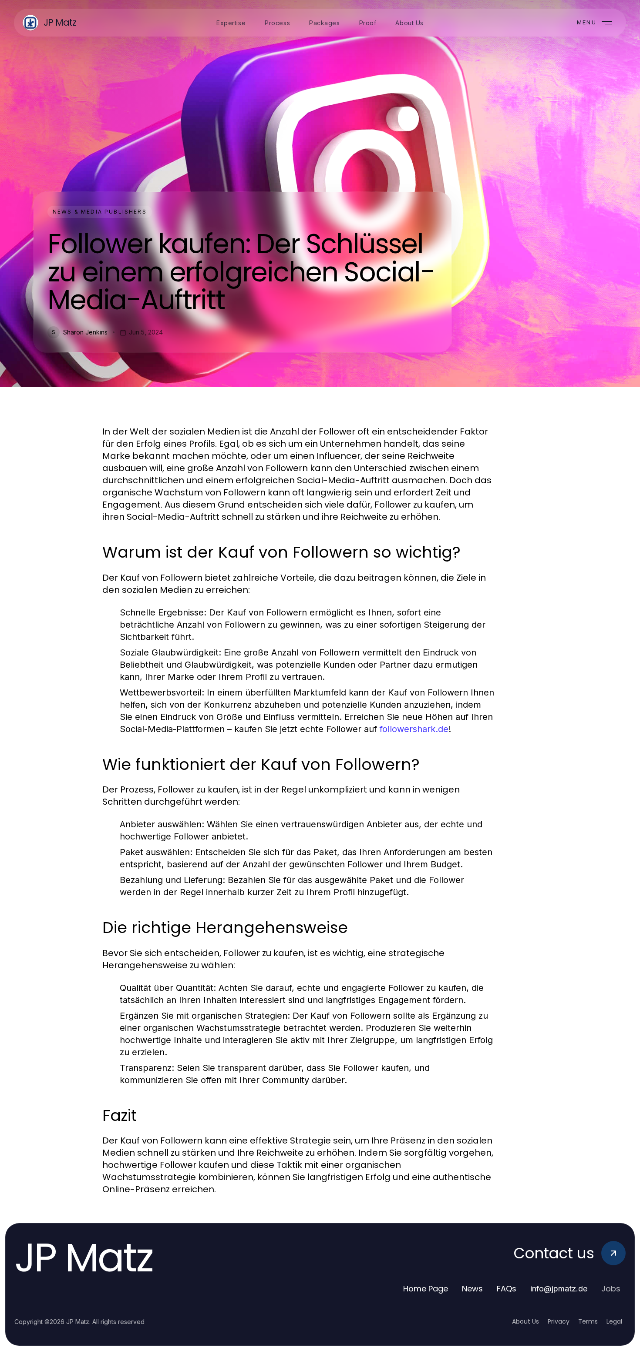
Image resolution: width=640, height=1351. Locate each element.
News (472, 1288)
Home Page (425, 1288)
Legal (614, 1321)
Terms (588, 1321)
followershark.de (414, 729)
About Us (525, 1321)
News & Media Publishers (100, 211)
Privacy (558, 1321)
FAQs (506, 1288)
